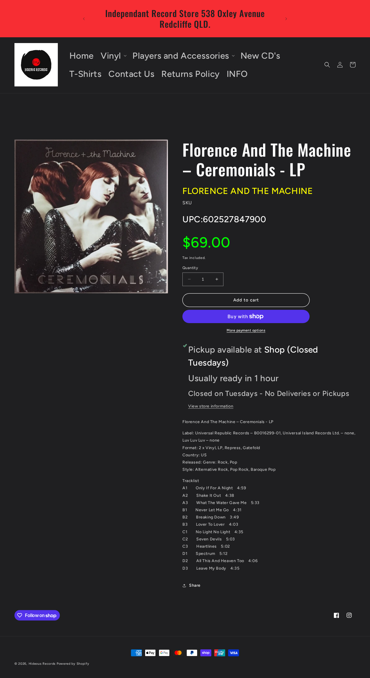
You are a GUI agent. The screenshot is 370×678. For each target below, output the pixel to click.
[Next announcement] (286, 18)
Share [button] (195, 585)
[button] (113, 56)
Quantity (190, 268)
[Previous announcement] (83, 18)
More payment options (246, 330)
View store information (210, 406)
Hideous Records (42, 664)
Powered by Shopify (73, 664)
